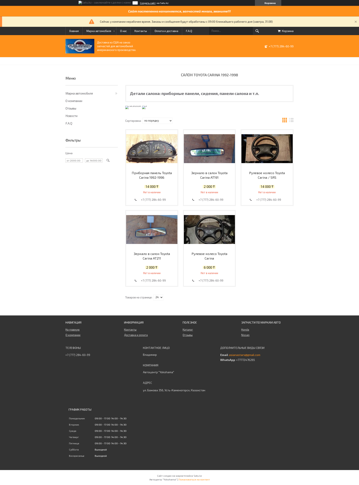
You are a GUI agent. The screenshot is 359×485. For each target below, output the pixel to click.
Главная (74, 31)
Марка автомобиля (98, 31)
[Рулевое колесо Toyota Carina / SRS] (267, 148)
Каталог (188, 329)
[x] (144, 105)
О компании (73, 101)
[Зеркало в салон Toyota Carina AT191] (209, 148)
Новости (71, 116)
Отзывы (70, 108)
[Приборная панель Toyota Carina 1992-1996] (151, 148)
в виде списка (291, 120)
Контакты (140, 31)
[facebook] (133, 105)
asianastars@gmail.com (244, 354)
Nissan (245, 335)
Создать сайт (148, 2)
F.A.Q (189, 31)
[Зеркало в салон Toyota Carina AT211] (151, 229)
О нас (123, 31)
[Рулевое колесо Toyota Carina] (209, 229)
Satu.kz (198, 475)
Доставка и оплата (136, 335)
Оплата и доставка (166, 31)
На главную (72, 329)
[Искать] (257, 31)
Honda (245, 329)
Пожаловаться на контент (194, 479)
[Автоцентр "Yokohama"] (79, 52)
